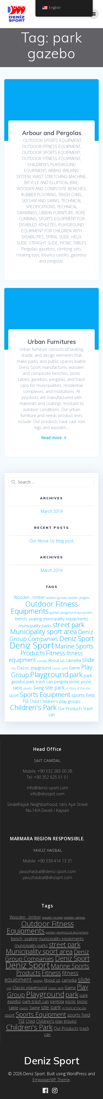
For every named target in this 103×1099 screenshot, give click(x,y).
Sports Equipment (45, 694)
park (76, 674)
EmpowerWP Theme (51, 1079)
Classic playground (34, 668)
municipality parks (35, 625)
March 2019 (51, 511)
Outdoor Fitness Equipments (44, 607)
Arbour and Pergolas (51, 133)
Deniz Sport (76, 638)
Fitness (55, 653)
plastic (27, 688)
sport (14, 695)
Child (34, 701)
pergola (61, 681)
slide (88, 660)
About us (56, 660)
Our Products (70, 708)
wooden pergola (78, 598)
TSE (25, 701)
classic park (60, 668)
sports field (83, 695)
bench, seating (28, 618)
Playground (49, 674)
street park (68, 624)
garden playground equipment (71, 613)
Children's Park (33, 707)
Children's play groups (60, 701)
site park (55, 687)
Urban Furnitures (51, 341)
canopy (42, 661)
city (13, 668)
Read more (51, 437)
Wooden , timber (29, 597)
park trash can (39, 681)
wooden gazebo (56, 598)
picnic (74, 681)
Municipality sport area (43, 631)
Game (74, 668)
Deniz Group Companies (51, 635)
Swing (38, 688)
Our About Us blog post (51, 540)
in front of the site (78, 688)
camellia (73, 660)
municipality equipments (65, 618)
